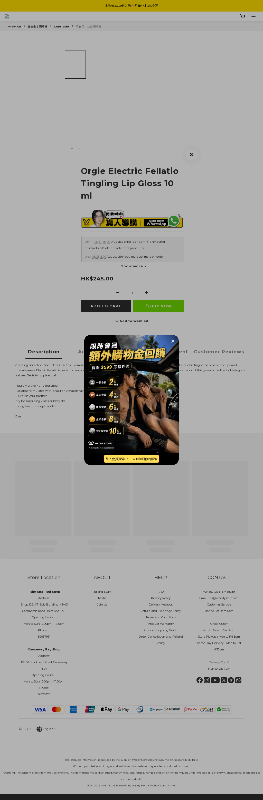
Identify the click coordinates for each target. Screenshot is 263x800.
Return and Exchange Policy (160, 611)
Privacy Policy (161, 598)
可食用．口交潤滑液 (88, 26)
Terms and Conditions (161, 617)
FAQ (161, 591)
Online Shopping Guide (160, 630)
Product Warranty (161, 624)
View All (14, 26)
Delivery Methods (161, 604)
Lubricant (61, 26)
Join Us (102, 604)
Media (102, 598)
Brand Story (102, 591)
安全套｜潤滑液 (38, 26)
